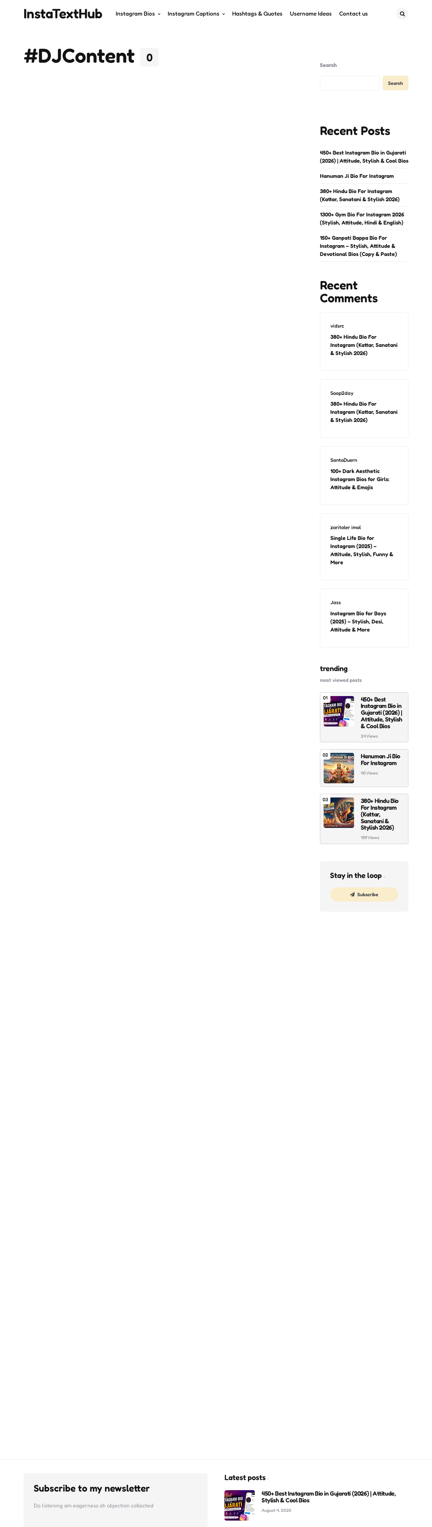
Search (328, 65)
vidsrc (337, 326)
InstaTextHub (63, 13)
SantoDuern (343, 460)
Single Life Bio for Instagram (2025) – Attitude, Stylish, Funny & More (361, 550)
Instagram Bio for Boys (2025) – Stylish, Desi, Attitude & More (358, 621)
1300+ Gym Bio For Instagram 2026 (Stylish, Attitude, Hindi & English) (362, 218)
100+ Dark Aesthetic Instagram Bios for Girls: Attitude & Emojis (359, 479)
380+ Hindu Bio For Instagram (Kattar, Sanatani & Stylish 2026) (360, 195)
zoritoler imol (345, 527)
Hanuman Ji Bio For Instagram (357, 175)
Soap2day (341, 393)
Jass (335, 602)
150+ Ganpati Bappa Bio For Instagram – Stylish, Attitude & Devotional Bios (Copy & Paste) (358, 245)
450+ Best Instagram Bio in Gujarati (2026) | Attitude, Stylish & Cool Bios (364, 156)
